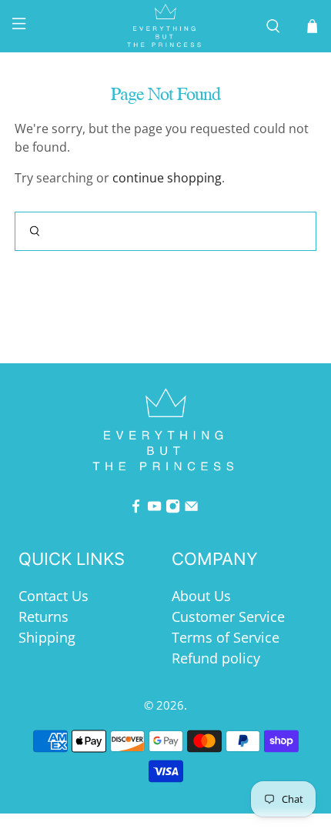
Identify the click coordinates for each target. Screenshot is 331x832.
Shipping (46, 637)
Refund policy (216, 658)
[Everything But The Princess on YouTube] (154, 508)
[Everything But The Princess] (166, 26)
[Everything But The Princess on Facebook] (136, 508)
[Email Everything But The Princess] (191, 508)
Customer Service (228, 616)
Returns (43, 616)
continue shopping (167, 177)
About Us (201, 595)
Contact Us (53, 595)
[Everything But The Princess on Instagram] (173, 508)
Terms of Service (225, 637)
